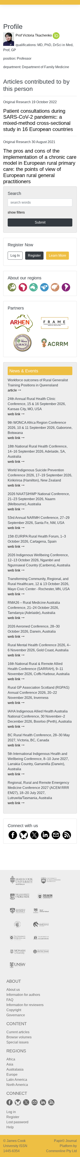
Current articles (17, 1032)
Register (34, 255)
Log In (15, 255)
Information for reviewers (25, 1005)
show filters (16, 212)
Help (10, 1127)
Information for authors (23, 995)
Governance (15, 1015)
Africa (10, 1059)
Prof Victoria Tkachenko (34, 35)
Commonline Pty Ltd (61, 1151)
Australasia (14, 1069)
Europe (11, 1074)
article (13, 390)
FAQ (9, 1000)
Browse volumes (19, 1037)
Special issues (17, 1042)
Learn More (57, 255)
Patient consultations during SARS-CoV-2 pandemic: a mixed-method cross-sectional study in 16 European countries (38, 120)
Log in (11, 1112)
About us (13, 989)
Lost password (17, 1122)
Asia (9, 1064)
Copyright (13, 1010)
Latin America (16, 1079)
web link (14, 414)
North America (17, 1085)
